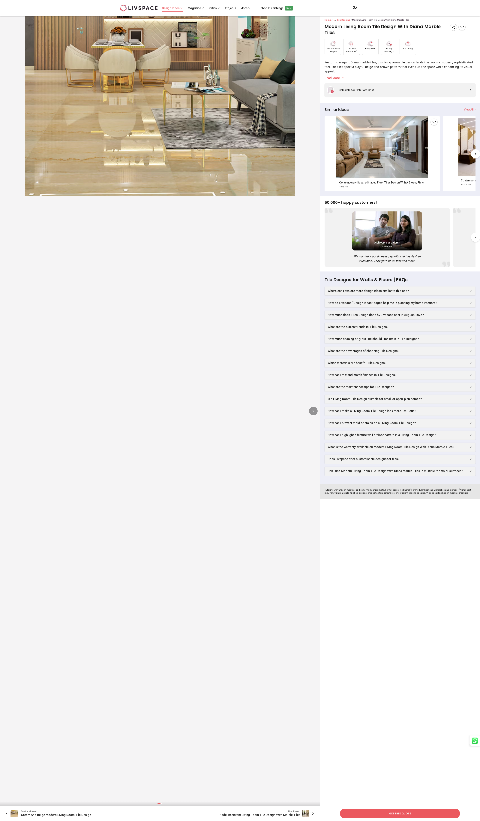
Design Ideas (171, 8)
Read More (332, 78)
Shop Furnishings (272, 8)
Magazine (194, 8)
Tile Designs (343, 20)
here (406, 490)
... (334, 20)
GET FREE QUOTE (400, 813)
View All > (470, 109)
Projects (230, 8)
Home (328, 20)
